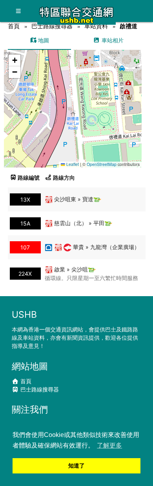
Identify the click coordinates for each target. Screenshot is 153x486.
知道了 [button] (76, 465)
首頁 (14, 26)
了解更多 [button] (109, 445)
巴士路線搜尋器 (52, 26)
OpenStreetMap (102, 164)
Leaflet (72, 164)
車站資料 (96, 26)
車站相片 (112, 40)
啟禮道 (128, 26)
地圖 (42, 40)
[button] (73, 101)
